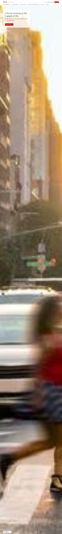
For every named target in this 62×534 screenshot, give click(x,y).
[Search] (58, 4)
